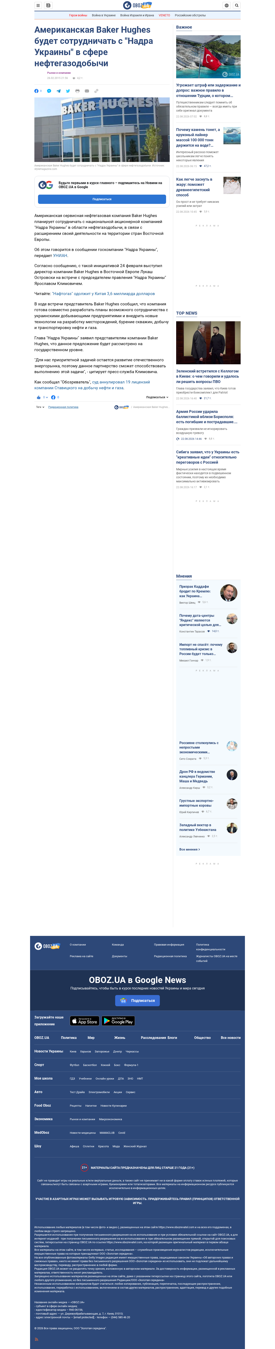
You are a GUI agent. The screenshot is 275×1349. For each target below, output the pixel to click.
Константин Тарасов (192, 631)
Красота (103, 1146)
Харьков (85, 1051)
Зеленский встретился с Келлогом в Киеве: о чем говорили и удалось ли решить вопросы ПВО (207, 376)
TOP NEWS (186, 313)
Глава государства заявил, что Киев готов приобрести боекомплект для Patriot (206, 390)
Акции (118, 1092)
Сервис (130, 1092)
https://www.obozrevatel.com (176, 1227)
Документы (119, 956)
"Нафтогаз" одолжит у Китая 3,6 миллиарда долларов (103, 293)
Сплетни (88, 1146)
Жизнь (119, 1038)
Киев (73, 1051)
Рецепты (75, 1105)
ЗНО (130, 1078)
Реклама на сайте (81, 956)
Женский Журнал (135, 1146)
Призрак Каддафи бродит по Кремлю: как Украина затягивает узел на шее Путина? (195, 591)
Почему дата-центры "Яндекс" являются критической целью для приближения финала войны (199, 620)
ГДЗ (72, 1078)
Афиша (74, 1146)
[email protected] (84, 1317)
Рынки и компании (59, 72)
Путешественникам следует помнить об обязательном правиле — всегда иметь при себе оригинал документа (206, 106)
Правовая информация (169, 944)
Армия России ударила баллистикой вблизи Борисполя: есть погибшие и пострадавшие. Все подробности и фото (205, 417)
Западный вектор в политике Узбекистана (197, 827)
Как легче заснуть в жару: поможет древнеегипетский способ (194, 187)
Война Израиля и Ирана (137, 15)
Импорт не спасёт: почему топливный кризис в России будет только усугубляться (200, 649)
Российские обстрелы (190, 15)
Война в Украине (104, 15)
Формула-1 (131, 1065)
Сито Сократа (187, 758)
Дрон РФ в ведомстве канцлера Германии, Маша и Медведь (197, 776)
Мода (116, 1146)
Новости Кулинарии (114, 1105)
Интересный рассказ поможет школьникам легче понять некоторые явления (197, 156)
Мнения (184, 576)
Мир (91, 1038)
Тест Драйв (77, 1092)
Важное (184, 27)
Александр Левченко (192, 836)
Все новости (231, 1038)
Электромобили (99, 1092)
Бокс (117, 1065)
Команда (118, 944)
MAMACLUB (107, 1132)
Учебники (85, 1078)
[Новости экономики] (121, 408)
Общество (202, 1038)
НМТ (140, 1078)
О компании (78, 944)
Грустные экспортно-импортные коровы (196, 803)
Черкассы (132, 1051)
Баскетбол (90, 1065)
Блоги (172, 1038)
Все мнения (188, 849)
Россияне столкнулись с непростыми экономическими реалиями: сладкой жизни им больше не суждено (200, 748)
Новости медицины (83, 1132)
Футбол (74, 1065)
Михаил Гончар (188, 660)
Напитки (91, 1105)
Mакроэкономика (110, 1119)
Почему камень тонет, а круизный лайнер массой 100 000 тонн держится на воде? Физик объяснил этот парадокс (198, 137)
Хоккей (105, 1065)
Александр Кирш (189, 787)
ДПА (121, 1078)
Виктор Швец (187, 602)
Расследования (153, 1038)
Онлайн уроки (105, 1078)
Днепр (117, 1051)
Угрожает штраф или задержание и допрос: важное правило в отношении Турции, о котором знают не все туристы (208, 90)
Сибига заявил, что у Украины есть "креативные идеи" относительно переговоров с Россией (207, 457)
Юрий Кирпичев (189, 812)
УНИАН (60, 255)
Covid (121, 1132)
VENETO (164, 15)
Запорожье (102, 1051)
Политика (69, 1038)
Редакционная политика (63, 407)
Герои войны (78, 15)
